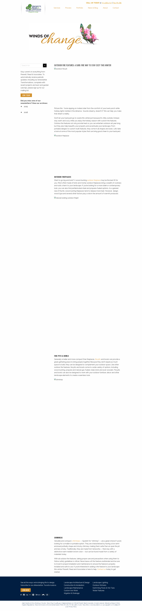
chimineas (76, 541)
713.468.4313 (107, 3)
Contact (116, 8)
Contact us (101, 569)
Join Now (25, 590)
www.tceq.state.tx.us (96, 605)
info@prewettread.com (67, 603)
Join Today (26, 95)
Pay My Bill (117, 3)
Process (68, 8)
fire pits (98, 359)
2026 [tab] (26, 112)
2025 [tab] (26, 107)
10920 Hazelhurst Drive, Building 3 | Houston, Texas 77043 (38, 603)
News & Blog (93, 8)
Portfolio (79, 8)
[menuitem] (57, 8)
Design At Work (115, 603)
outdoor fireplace (93, 180)
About (105, 8)
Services (57, 8)
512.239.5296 (106, 605)
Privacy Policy (73, 606)
